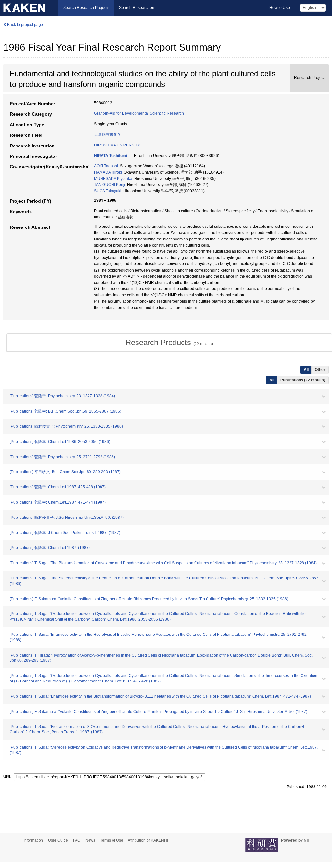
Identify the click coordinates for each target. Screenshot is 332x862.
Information (33, 840)
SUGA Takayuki (107, 191)
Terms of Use (111, 840)
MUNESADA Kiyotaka (113, 178)
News (90, 840)
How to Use (279, 8)
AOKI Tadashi (106, 166)
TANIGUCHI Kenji (109, 184)
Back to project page (24, 24)
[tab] (169, 342)
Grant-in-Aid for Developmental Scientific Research (139, 113)
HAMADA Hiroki (108, 172)
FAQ (76, 840)
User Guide (58, 840)
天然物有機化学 (107, 134)
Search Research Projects (86, 8)
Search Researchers (137, 8)
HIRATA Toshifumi (110, 155)
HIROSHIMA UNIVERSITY (117, 145)
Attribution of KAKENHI (148, 840)
